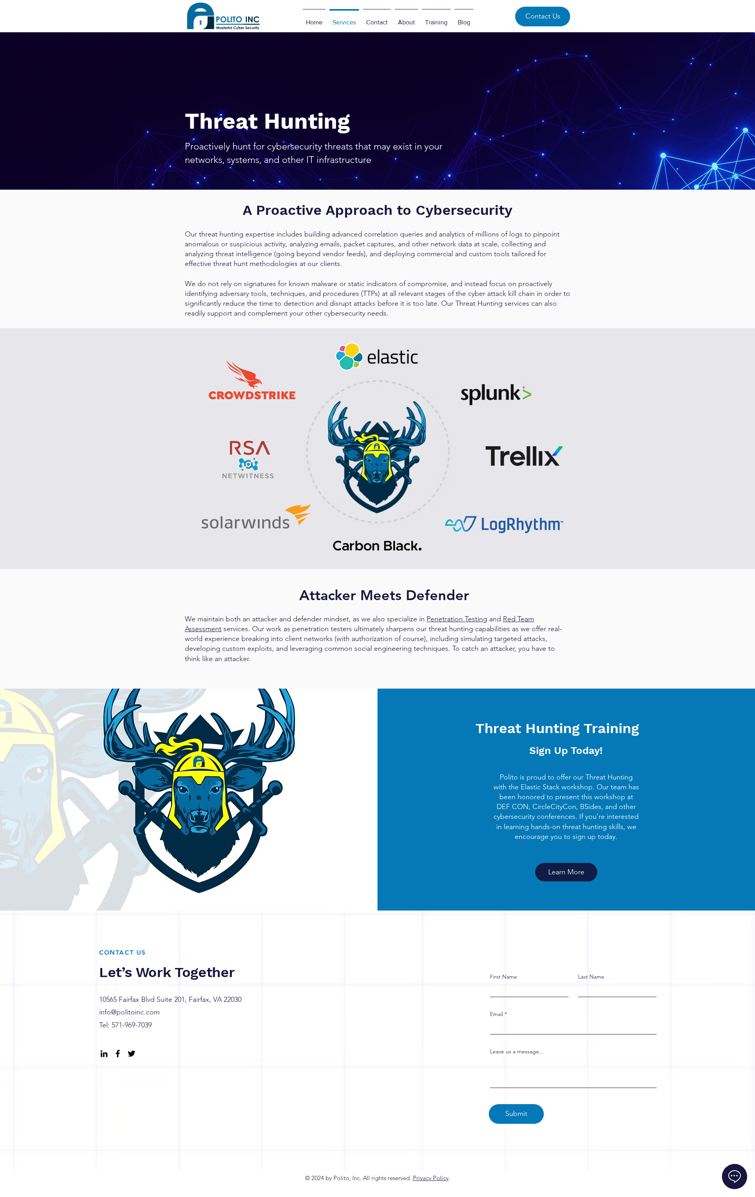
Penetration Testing (457, 619)
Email (496, 1014)
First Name (503, 976)
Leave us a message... (517, 1051)
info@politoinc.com (129, 1012)
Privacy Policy (431, 1178)
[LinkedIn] (104, 1053)
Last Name (591, 976)
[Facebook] (118, 1053)
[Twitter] (131, 1053)
